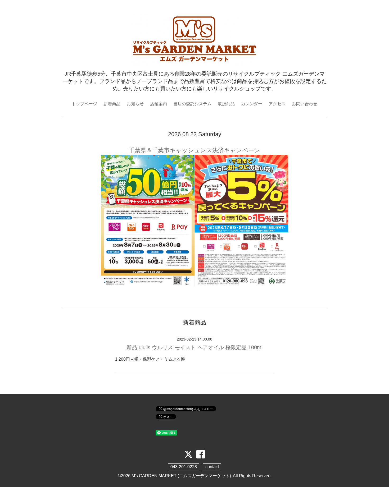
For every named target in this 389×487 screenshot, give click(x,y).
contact (212, 467)
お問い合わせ (304, 104)
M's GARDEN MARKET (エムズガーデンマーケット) (181, 476)
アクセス (277, 104)
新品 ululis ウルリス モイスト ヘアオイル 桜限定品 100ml (194, 347)
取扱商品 (226, 104)
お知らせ (135, 104)
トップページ (84, 104)
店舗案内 (158, 104)
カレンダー (251, 104)
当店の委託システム (192, 104)
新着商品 (111, 104)
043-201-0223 (183, 467)
